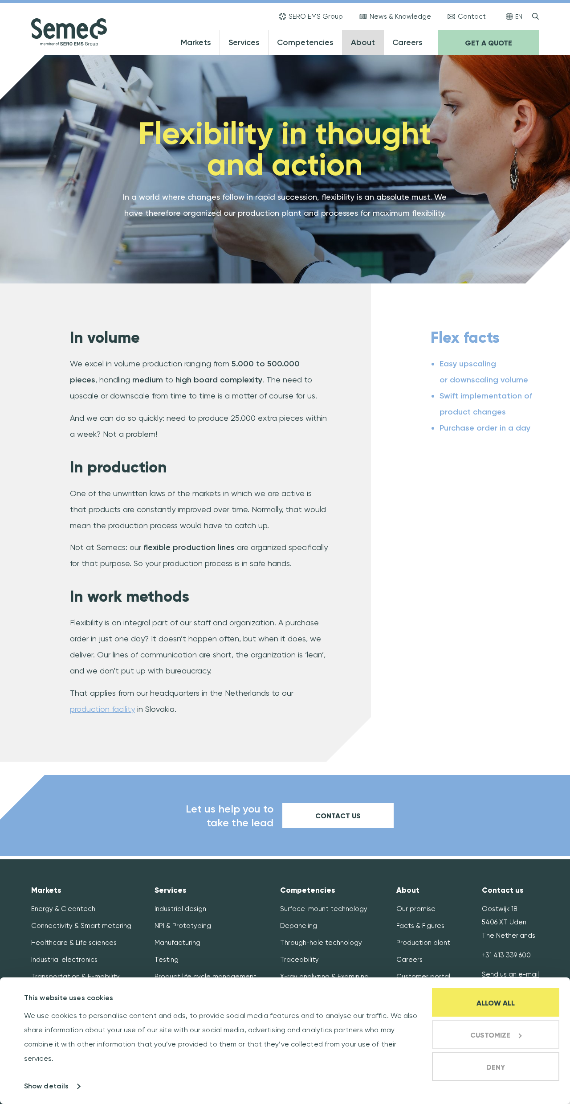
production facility (102, 709)
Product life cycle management (205, 977)
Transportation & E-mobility (75, 977)
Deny (495, 1067)
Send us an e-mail (510, 974)
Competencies (305, 42)
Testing (167, 960)
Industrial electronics (64, 960)
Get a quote (488, 43)
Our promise (416, 909)
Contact (472, 16)
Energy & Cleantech (63, 909)
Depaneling (298, 926)
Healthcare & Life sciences (74, 943)
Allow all (495, 1003)
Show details (46, 1086)
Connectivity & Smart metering (81, 926)
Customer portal (423, 977)
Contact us (338, 816)
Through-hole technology (321, 943)
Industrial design (180, 909)
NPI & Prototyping (183, 926)
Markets (196, 42)
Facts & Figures (420, 926)
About (363, 42)
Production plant (423, 943)
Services (244, 42)
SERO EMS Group (316, 16)
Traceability (299, 960)
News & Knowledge (400, 16)
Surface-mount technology (323, 909)
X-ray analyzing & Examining (324, 977)
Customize (490, 1035)
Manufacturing (177, 943)
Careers (407, 42)
